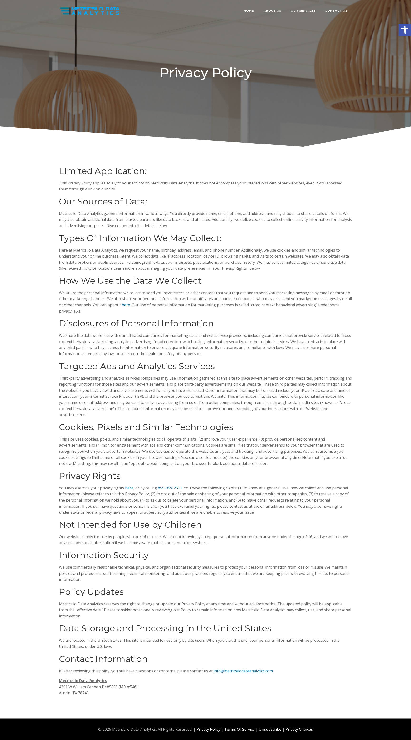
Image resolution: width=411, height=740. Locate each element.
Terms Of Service (239, 729)
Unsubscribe (270, 729)
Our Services (303, 10)
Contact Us (336, 10)
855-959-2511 (170, 488)
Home (249, 10)
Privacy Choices (299, 729)
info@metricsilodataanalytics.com (243, 671)
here (126, 305)
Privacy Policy (208, 729)
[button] (405, 30)
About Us (272, 10)
